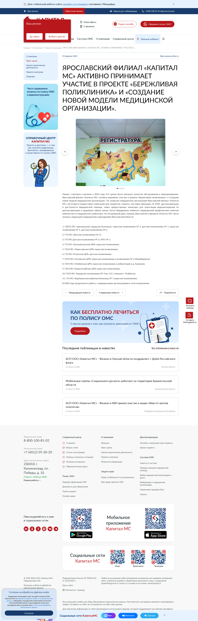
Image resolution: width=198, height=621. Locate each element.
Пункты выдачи (69, 491)
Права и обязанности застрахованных (117, 477)
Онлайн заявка (68, 496)
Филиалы (105, 443)
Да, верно (34, 36)
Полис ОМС (68, 476)
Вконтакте (138, 566)
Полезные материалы (75, 462)
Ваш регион (33, 11)
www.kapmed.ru (154, 583)
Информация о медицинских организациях (152, 483)
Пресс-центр (31, 61)
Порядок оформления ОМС (74, 482)
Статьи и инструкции (75, 452)
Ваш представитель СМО (112, 482)
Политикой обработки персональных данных (35, 606)
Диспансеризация (149, 437)
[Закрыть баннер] (173, 4)
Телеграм (158, 566)
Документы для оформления (75, 486)
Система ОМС (85, 38)
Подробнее (80, 331)
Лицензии (30, 76)
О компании (103, 38)
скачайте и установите (75, 4)
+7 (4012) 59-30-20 (38, 452)
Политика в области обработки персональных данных (37, 586)
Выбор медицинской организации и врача (155, 476)
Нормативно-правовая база (152, 489)
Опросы (143, 494)
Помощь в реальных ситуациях (79, 457)
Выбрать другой (57, 36)
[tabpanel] (120, 152)
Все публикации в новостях (165, 348)
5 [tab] (62, 187)
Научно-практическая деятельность (35, 66)
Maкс (117, 566)
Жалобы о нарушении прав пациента (156, 443)
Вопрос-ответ (72, 447)
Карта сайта (67, 585)
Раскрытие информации (111, 462)
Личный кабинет (150, 39)
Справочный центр (123, 38)
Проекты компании (34, 72)
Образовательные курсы (77, 466)
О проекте (70, 443)
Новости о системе (148, 463)
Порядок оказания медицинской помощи (154, 469)
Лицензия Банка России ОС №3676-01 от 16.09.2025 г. (79, 579)
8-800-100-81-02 (36, 440)
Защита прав (107, 471)
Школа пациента (147, 447)
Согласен (29, 613)
